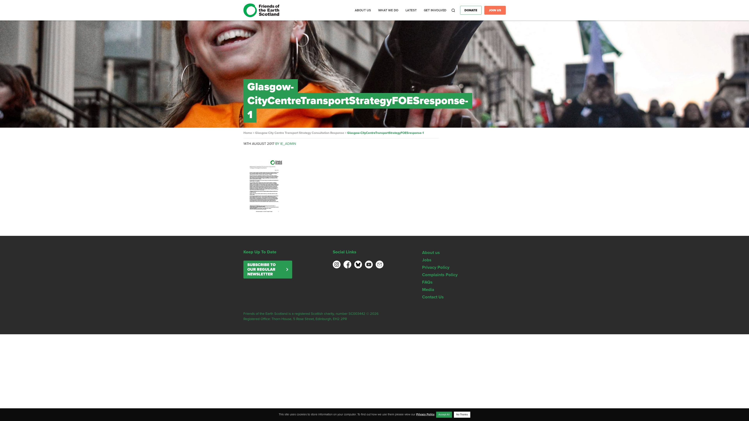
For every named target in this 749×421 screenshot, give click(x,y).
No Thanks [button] (462, 414)
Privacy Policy (435, 267)
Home (247, 133)
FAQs (427, 282)
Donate (470, 10)
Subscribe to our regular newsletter (261, 270)
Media (428, 289)
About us (431, 252)
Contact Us (433, 297)
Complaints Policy (440, 274)
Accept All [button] (444, 414)
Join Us (495, 10)
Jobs (426, 260)
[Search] (453, 10)
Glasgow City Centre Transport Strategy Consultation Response (299, 133)
